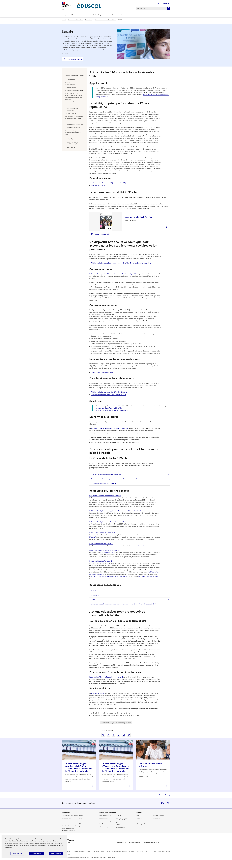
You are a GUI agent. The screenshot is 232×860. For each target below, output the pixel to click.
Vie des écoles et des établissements (123, 15)
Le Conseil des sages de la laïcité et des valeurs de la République (111, 274)
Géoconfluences (120, 827)
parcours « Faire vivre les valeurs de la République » (109, 428)
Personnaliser (17, 853)
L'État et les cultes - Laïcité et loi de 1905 (103, 550)
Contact (131, 851)
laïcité (91, 537)
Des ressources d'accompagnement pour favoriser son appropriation (115, 479)
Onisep (81, 815)
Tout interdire (36, 853)
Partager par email (123, 735)
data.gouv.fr (121, 842)
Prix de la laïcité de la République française (72, 143)
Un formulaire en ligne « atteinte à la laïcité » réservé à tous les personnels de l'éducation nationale (79, 767)
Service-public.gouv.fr (158, 815)
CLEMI (80, 824)
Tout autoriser (56, 853)
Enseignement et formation (70, 15)
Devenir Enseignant (67, 821)
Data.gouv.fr (139, 818)
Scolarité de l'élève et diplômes (95, 15)
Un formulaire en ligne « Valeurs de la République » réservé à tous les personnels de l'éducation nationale (116, 767)
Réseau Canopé (83, 821)
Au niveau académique (73, 105)
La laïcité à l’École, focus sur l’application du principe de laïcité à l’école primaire (117, 511)
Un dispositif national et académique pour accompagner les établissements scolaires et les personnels (73, 96)
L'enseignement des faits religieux (150, 765)
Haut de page (165, 795)
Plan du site (140, 851)
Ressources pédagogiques (73, 127)
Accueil (64, 20)
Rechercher (168, 8)
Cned (80, 818)
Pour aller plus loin (71, 87)
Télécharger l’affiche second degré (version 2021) (107, 394)
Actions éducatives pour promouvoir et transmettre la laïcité (73, 132)
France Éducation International (70, 815)
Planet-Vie (118, 815)
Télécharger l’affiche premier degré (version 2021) (108, 392)
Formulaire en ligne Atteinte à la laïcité (109, 408)
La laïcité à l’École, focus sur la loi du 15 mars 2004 (106, 522)
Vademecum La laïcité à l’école (139, 217)
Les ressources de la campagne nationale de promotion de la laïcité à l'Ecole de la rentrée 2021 (123, 604)
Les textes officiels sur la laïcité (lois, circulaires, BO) (108, 183)
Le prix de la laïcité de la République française (105, 677)
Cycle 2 (93, 591)
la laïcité (139, 546)
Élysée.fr (138, 815)
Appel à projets (71, 79)
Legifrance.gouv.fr (140, 824)
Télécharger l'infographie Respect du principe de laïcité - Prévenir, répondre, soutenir (120, 263)
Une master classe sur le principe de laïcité (104, 496)
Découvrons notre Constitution (100, 543)
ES (155, 851)
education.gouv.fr (66, 818)
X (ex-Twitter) (168, 803)
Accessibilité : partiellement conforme (117, 851)
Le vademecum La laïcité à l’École (74, 90)
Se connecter (164, 4)
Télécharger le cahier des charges (102, 372)
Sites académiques (84, 827)
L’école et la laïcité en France (148, 576)
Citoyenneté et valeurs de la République (105, 20)
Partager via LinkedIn (118, 735)
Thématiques (88, 20)
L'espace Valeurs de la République (101, 533)
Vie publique (108, 552)
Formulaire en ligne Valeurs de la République (111, 410)
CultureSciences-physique (105, 827)
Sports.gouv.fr (156, 821)
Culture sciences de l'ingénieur (106, 821)
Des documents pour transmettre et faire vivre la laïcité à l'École (74, 117)
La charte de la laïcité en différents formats (106, 474)
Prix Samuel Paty (71, 147)
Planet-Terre (102, 824)
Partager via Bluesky (113, 735)
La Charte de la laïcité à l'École (75, 121)
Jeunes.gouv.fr (156, 818)
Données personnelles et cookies (82, 851)
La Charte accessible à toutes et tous (103, 483)
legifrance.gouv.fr (134, 842)
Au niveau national (71, 102)
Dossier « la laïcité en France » (99, 561)
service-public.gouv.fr (151, 842)
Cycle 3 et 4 (95, 595)
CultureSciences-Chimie (105, 815)
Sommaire (68, 72)
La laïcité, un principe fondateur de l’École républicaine (74, 84)
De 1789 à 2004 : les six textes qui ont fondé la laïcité (108, 576)
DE (146, 851)
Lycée (93, 599)
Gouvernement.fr (140, 821)
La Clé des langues (103, 818)
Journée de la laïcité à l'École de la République (75, 138)
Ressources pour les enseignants (75, 124)
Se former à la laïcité (70, 113)
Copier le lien (128, 735)
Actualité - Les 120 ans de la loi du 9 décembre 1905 (74, 76)
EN (151, 851)
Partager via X (108, 735)
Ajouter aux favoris (74, 59)
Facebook (162, 803)
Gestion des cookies (98, 851)
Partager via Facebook (103, 735)
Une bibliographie (97, 185)
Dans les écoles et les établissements (72, 109)
